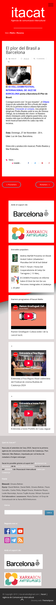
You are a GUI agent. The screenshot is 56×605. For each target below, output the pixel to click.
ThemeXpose (47, 600)
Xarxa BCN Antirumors (25, 466)
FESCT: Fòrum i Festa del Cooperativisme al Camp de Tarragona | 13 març (32, 270)
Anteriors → (45, 184)
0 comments (41, 58)
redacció (14, 58)
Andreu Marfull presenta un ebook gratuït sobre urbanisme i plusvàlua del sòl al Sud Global (35, 259)
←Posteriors (11, 184)
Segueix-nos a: (11, 523)
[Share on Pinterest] (42, 163)
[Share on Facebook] (28, 163)
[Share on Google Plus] (49, 163)
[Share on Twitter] (35, 163)
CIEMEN (8, 469)
